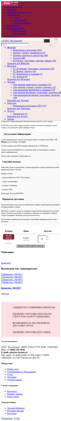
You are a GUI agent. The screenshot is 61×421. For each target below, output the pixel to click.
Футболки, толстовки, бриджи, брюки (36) (34, 60)
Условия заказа (14, 379)
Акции (10, 119)
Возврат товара (15, 394)
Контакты (12, 391)
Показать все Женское (18, 63)
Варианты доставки (12, 199)
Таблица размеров (22, 23)
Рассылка (12, 413)
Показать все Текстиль (18, 108)
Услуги (10, 111)
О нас (16, 17)
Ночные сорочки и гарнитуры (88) (30, 55)
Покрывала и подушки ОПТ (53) (29, 106)
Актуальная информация (16, 134)
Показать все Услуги (17, 116)
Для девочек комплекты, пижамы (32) (32, 84)
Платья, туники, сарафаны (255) (29, 53)
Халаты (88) (19, 58)
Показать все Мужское (18, 79)
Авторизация (19, 33)
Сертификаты (20, 20)
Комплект (6, 263)
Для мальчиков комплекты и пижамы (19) (34, 90)
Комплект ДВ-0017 (11, 288)
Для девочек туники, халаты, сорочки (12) (34, 87)
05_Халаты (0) (20, 76)
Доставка (11, 377)
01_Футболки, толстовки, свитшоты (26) (33, 68)
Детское (11, 82)
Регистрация (19, 31)
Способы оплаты (11, 161)
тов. (7, 3)
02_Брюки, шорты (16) (24, 71)
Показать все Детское (18, 100)
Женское (11, 47)
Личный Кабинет (16, 408)
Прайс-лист (13, 369)
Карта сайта (13, 396)
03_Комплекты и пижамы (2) (27, 74)
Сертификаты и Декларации (21, 372)
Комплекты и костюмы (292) (27, 50)
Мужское (11, 66)
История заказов (15, 411)
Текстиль (11, 103)
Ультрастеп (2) (20, 113)
